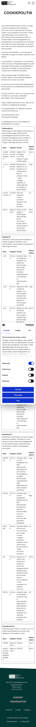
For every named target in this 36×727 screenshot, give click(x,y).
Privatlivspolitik (12, 721)
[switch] (29, 369)
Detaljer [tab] (18, 330)
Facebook (8, 710)
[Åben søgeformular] (29, 3)
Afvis (18, 400)
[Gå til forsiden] (8, 3)
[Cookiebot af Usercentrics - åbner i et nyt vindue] (25, 325)
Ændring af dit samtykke (9, 117)
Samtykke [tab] (6, 330)
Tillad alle (18, 389)
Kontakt (18, 697)
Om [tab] (29, 330)
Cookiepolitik (24, 721)
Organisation (18, 701)
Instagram (27, 710)
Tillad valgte (18, 395)
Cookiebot (15, 124)
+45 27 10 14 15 (16, 689)
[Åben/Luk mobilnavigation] (33, 3)
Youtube (18, 710)
